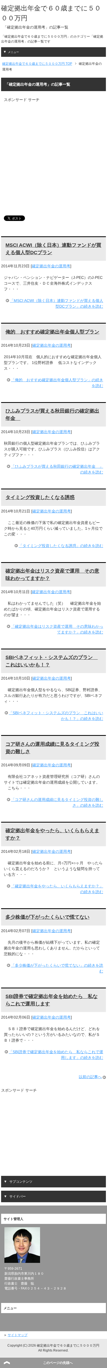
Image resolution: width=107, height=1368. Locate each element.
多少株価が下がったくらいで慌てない (47, 917)
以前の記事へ (90, 1077)
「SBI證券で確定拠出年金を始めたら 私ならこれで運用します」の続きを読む (56, 1055)
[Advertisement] (53, 156)
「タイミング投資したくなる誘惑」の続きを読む (61, 545)
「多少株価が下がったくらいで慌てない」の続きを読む (57, 968)
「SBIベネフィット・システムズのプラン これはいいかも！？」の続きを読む (56, 716)
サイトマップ (17, 1335)
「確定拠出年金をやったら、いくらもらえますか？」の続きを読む (57, 889)
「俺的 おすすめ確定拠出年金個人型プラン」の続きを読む (57, 383)
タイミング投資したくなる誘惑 (40, 497)
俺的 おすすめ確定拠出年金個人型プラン (52, 332)
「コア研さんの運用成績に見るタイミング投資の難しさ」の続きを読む (57, 802)
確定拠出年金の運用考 (51, 266)
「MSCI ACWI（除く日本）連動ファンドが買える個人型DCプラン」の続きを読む (56, 303)
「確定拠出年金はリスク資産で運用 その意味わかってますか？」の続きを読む (57, 629)
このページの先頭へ (58, 1363)
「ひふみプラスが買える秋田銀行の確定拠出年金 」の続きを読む (57, 469)
